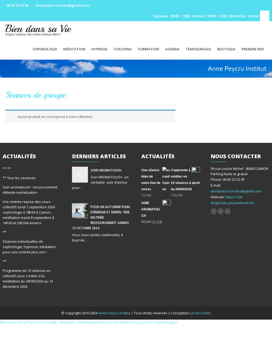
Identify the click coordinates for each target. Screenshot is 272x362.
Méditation (74, 49)
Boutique (226, 49)
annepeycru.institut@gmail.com (236, 191)
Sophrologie (45, 49)
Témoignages (198, 49)
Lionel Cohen (200, 313)
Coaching (123, 49)
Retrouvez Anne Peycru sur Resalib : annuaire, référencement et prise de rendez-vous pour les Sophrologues (88, 322)
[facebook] (214, 211)
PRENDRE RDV (252, 49)
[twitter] (227, 211)
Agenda (172, 49)
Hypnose (99, 49)
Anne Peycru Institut (114, 313)
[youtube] (221, 211)
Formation (148, 49)
